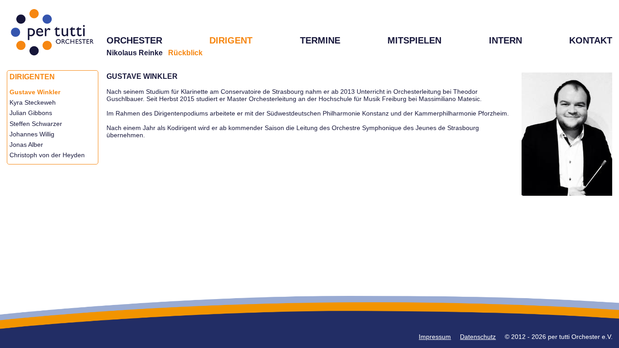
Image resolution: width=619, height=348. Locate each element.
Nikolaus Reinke (134, 53)
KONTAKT (590, 40)
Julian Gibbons (31, 112)
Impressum (435, 336)
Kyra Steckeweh (33, 102)
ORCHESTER (134, 40)
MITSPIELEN (414, 40)
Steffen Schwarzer (36, 123)
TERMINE (320, 40)
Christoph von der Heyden (47, 155)
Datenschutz (478, 336)
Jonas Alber (26, 144)
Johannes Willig (32, 134)
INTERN (505, 40)
